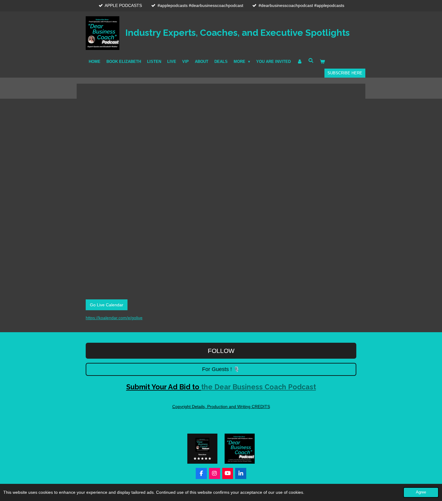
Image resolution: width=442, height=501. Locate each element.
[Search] (311, 60)
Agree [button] (421, 492)
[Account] (299, 62)
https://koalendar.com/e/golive (114, 317)
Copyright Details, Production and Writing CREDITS (221, 406)
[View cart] (322, 62)
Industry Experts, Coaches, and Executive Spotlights (237, 32)
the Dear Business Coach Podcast (221, 387)
